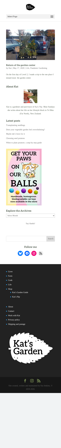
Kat (10, 68)
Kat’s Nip (16, 297)
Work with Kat (14, 315)
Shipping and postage (16, 324)
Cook (10, 280)
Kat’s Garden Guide (20, 292)
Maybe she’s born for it (15, 134)
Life (27, 68)
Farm (10, 276)
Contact (11, 311)
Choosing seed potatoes (15, 138)
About (10, 307)
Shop (10, 289)
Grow (10, 272)
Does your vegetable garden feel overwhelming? (25, 130)
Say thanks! (30, 223)
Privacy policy (14, 320)
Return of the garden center (20, 65)
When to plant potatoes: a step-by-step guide (24, 143)
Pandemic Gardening (38, 68)
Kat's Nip (38, 107)
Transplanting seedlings (15, 125)
